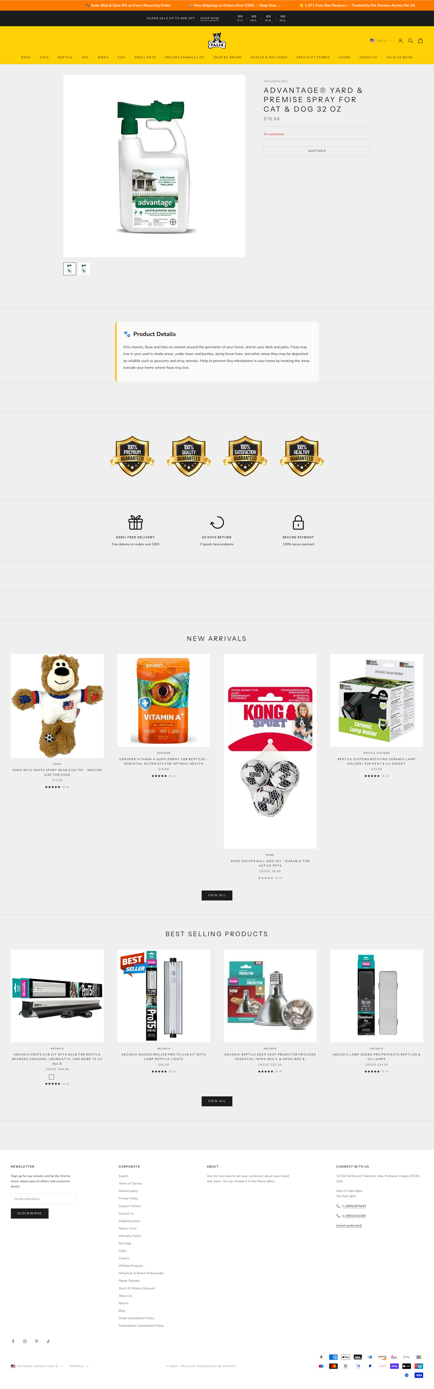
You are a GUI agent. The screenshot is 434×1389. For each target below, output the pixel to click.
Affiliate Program (131, 1266)
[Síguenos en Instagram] (25, 1341)
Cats (44, 57)
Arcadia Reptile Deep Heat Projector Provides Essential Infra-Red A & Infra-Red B (270, 1057)
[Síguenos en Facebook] (13, 1341)
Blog (122, 1311)
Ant (85, 57)
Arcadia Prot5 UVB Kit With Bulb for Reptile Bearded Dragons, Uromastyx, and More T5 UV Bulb (57, 1059)
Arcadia (57, 1048)
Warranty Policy (130, 1236)
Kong (57, 764)
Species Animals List (185, 57)
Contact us (126, 1213)
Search (123, 1176)
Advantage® (276, 81)
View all (217, 895)
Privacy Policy (128, 1198)
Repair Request (129, 1281)
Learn (345, 57)
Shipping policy (129, 1221)
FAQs (123, 1251)
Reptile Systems (377, 753)
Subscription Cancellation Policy (141, 1325)
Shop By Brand (228, 57)
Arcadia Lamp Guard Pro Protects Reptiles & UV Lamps (377, 1057)
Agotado (317, 151)
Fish (121, 57)
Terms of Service (130, 1183)
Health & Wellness (269, 57)
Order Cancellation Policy (136, 1318)
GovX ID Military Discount (137, 1288)
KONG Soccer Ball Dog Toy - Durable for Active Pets (270, 863)
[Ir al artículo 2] (84, 269)
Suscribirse (29, 1213)
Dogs (26, 57)
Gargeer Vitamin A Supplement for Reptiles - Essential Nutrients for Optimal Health (163, 761)
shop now (209, 18)
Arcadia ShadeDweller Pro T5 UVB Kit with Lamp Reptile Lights (163, 1057)
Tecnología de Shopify (216, 1366)
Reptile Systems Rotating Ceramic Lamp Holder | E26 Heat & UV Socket (377, 761)
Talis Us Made (399, 57)
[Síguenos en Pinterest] (36, 1341)
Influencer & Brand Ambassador (141, 1273)
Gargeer (164, 753)
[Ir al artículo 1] (69, 269)
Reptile (65, 57)
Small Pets (145, 57)
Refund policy (128, 1191)
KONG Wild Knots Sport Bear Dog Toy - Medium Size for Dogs (57, 772)
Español (77, 1366)
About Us (368, 57)
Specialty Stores (313, 57)
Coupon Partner (130, 1206)
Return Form (128, 1228)
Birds (103, 57)
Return (123, 1303)
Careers (124, 1258)
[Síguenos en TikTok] (48, 1341)
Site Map (125, 1243)
